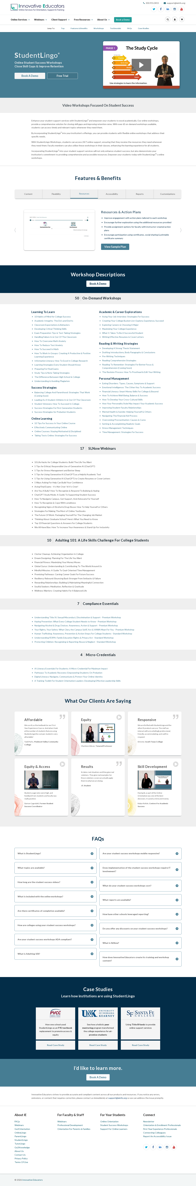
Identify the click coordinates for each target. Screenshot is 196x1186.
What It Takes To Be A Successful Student (122, 333)
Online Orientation (109, 1121)
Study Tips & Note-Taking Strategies (52, 373)
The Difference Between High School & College (57, 377)
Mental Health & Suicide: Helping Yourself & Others (126, 411)
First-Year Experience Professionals (160, 1129)
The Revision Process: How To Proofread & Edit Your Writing (131, 372)
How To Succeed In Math (46, 349)
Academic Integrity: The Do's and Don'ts (53, 320)
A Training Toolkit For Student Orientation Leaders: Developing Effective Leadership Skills (77, 680)
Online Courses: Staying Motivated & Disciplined (57, 431)
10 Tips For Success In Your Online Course (54, 423)
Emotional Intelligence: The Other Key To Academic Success (131, 387)
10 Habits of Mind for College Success (52, 316)
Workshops (99, 28)
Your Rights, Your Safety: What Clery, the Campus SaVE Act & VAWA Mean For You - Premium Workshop (84, 629)
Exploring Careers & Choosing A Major (120, 325)
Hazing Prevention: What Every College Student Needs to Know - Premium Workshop (75, 621)
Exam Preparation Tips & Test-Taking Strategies (57, 333)
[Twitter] (154, 9)
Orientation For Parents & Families (73, 1129)
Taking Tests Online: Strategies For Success (55, 435)
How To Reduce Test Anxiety (48, 345)
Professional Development (70, 1125)
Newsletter (148, 1121)
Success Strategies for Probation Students (55, 412)
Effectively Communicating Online (50, 427)
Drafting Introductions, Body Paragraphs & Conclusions (128, 352)
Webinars (19, 1125)
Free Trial (62, 75)
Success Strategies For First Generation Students (58, 408)
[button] (167, 19)
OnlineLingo (20, 1132)
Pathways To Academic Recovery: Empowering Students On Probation (68, 672)
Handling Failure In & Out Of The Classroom (55, 337)
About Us (19, 1151)
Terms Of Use (21, 1162)
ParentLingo (20, 1136)
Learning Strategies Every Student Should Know (57, 364)
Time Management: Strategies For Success (122, 432)
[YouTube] (181, 9)
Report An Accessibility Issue (157, 1136)
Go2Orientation (22, 1129)
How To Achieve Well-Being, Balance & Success (125, 395)
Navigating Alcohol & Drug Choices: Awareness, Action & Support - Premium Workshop (76, 625)
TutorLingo (20, 1143)
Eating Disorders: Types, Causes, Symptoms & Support (128, 383)
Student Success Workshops (114, 1125)
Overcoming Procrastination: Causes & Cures (124, 420)
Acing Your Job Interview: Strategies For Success (125, 316)
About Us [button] (102, 21)
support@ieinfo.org (117, 1098)
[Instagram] (175, 9)
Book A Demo (29, 75)
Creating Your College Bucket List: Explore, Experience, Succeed (133, 320)
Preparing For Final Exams (46, 369)
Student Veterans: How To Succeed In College (56, 404)
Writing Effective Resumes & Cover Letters (123, 337)
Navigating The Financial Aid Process (119, 415)
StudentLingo (21, 1140)
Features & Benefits (79, 28)
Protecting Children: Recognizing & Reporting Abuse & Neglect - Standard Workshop (75, 642)
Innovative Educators (32, 1180)
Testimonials (115, 28)
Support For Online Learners (113, 1129)
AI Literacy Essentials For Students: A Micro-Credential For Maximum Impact (71, 668)
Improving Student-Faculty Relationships (121, 407)
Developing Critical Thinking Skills (50, 329)
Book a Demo (123, 19)
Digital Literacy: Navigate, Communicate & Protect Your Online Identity (68, 676)
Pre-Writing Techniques (113, 356)
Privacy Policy (21, 1158)
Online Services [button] (19, 21)
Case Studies (143, 28)
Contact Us (20, 1154)
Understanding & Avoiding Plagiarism (52, 381)
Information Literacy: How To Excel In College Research (61, 360)
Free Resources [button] (82, 21)
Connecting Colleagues (154, 1132)
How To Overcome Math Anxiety (50, 341)
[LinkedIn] (168, 9)
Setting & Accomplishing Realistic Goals (121, 424)
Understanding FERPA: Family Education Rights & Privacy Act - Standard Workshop (74, 637)
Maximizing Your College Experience (119, 329)
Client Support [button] (59, 21)
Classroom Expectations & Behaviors (52, 325)
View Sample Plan (115, 246)
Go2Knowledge (22, 1147)
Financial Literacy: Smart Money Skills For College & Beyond (130, 391)
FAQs (129, 28)
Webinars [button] (39, 21)
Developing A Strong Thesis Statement (121, 348)
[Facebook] (161, 9)
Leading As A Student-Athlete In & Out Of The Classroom (62, 400)
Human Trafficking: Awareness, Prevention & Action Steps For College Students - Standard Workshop (83, 633)
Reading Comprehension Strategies (119, 360)
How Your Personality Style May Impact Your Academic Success (132, 403)
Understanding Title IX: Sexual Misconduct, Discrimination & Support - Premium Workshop (77, 617)
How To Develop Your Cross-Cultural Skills (122, 399)
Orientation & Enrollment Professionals (162, 1125)
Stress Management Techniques (117, 428)
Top (62, 28)
